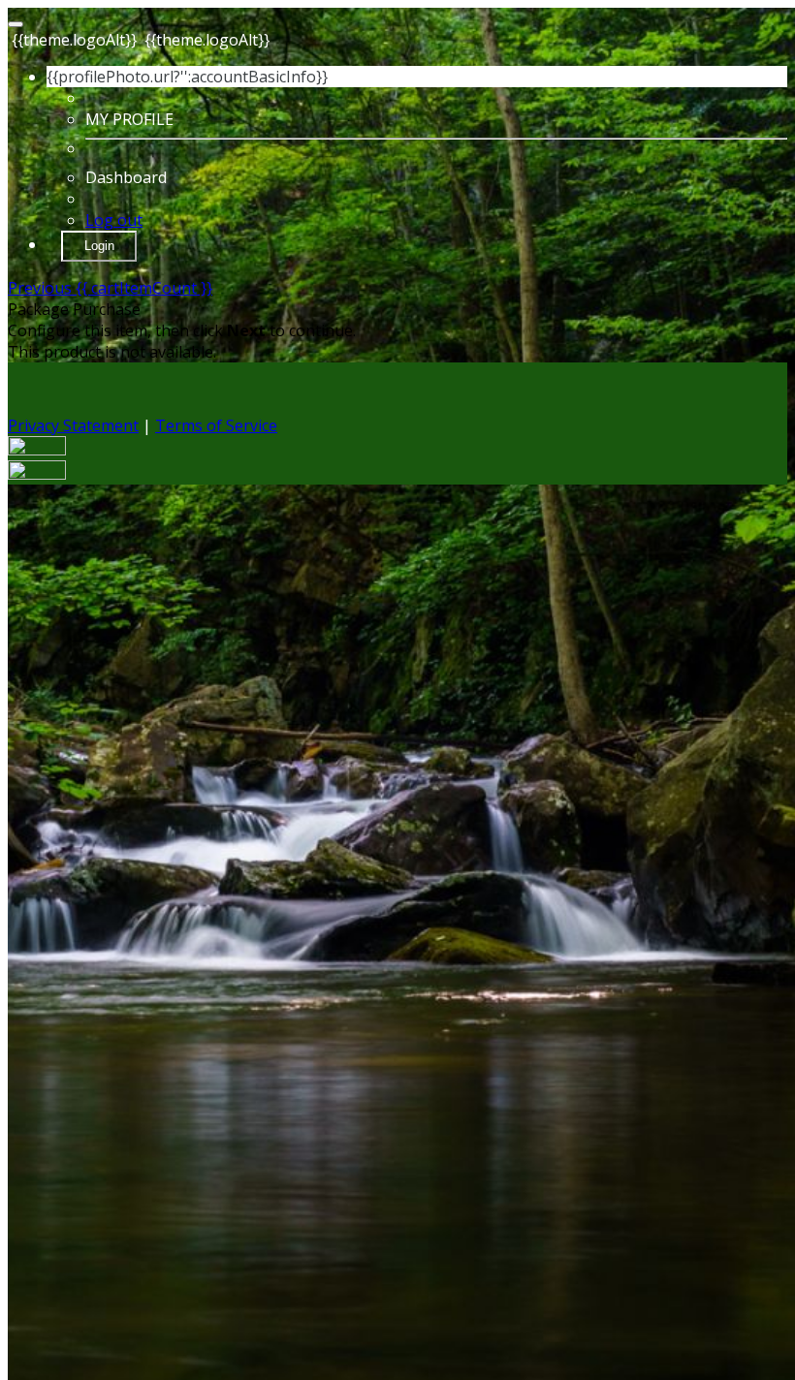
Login (99, 245)
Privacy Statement (73, 425)
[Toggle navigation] (15, 24)
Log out (114, 220)
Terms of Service (216, 425)
